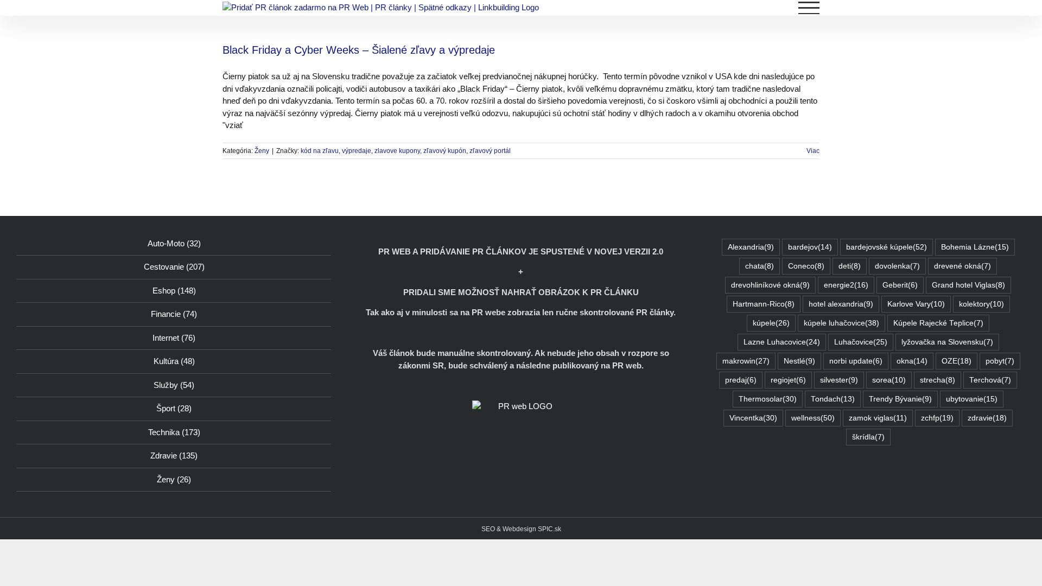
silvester (839, 380)
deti (849, 266)
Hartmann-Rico (764, 304)
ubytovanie (971, 399)
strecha (937, 380)
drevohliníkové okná (770, 285)
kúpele (771, 323)
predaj (741, 380)
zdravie (987, 418)
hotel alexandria (841, 304)
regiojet (788, 380)
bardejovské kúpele (886, 247)
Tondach (833, 399)
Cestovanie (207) (174, 266)
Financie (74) (174, 314)
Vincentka (753, 418)
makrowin (746, 361)
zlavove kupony (397, 151)
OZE (956, 361)
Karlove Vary (916, 304)
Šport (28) (174, 408)
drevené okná (962, 266)
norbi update (855, 361)
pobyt (1000, 361)
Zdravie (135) (174, 455)
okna (912, 361)
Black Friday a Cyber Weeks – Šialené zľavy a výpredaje (359, 50)
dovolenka (897, 266)
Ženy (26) (174, 479)
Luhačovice (860, 342)
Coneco (806, 266)
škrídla (868, 437)
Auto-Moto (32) (174, 243)
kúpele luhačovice (841, 323)
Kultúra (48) (174, 361)
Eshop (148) (174, 290)
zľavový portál (490, 151)
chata (759, 266)
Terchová (990, 380)
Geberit (900, 285)
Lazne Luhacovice (782, 342)
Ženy (262, 151)
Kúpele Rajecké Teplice (938, 323)
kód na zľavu (320, 151)
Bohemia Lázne (975, 247)
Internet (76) (174, 337)
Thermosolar (768, 399)
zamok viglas (878, 418)
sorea (889, 380)
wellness (813, 418)
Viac (812, 151)
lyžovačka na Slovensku (947, 342)
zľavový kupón (444, 151)
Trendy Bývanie (900, 399)
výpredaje (356, 151)
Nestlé (799, 361)
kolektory (981, 304)
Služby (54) (174, 385)
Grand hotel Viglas (968, 285)
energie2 (846, 285)
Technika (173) (174, 432)
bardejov (810, 247)
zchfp (937, 418)
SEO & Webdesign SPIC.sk (521, 529)
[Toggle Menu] (809, 8)
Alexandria (751, 247)
